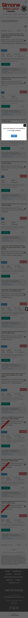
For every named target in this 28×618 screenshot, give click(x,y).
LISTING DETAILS (5, 64)
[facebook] (10, 608)
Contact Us (13, 583)
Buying (9, 574)
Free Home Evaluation (13, 577)
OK (14, 136)
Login (17, 580)
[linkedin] (14, 608)
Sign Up (9, 580)
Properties (17, 571)
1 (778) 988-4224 (5, 71)
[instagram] (17, 608)
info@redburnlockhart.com (7, 72)
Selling (18, 574)
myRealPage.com (14, 615)
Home (7, 571)
